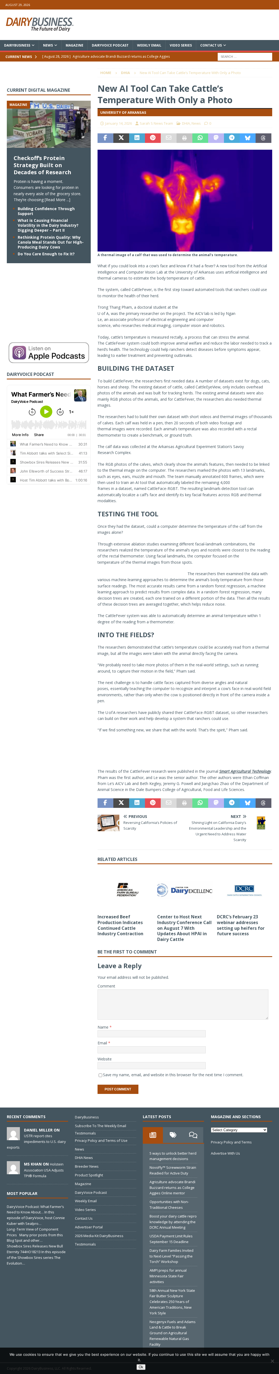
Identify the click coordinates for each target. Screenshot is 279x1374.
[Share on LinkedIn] (137, 138)
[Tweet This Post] (121, 138)
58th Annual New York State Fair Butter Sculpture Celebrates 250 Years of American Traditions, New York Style (172, 1301)
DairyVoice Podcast (110, 45)
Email (103, 1042)
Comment (106, 986)
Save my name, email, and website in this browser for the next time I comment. (173, 1074)
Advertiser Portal (89, 1227)
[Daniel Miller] (13, 1137)
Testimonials (85, 1133)
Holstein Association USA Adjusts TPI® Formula (44, 1170)
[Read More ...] (57, 199)
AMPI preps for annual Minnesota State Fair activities (168, 1276)
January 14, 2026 (118, 123)
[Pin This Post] (153, 138)
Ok (141, 1367)
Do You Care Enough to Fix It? (46, 253)
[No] (272, 1361)
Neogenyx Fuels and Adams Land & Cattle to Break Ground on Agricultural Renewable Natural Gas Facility (173, 1333)
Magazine (74, 45)
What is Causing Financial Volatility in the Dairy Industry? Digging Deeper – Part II (48, 225)
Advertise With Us (225, 1153)
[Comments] (193, 1135)
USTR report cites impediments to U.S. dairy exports (36, 1141)
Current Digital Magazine (38, 90)
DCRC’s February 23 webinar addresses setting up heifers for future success (241, 925)
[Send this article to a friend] (169, 138)
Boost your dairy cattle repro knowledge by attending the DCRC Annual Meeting (173, 1222)
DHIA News (84, 1157)
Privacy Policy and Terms (231, 1142)
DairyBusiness (17, 45)
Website (105, 1059)
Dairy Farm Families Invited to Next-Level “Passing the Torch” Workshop (171, 1256)
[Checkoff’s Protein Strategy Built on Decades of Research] (49, 144)
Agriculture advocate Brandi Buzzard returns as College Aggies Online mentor (172, 1187)
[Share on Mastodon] (216, 138)
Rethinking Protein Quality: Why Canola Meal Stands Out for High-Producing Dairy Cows (51, 242)
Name (104, 1027)
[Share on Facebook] (105, 138)
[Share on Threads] (263, 138)
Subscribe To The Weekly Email (100, 1125)
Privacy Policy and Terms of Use (101, 1140)
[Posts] (153, 1135)
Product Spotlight (89, 1175)
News (48, 45)
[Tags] (173, 1135)
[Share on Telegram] (232, 138)
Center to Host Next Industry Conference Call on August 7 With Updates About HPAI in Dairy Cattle (184, 928)
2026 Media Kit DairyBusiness (99, 1235)
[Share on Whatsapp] (200, 138)
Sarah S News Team (156, 123)
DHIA (186, 123)
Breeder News (87, 1166)
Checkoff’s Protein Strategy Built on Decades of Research (42, 165)
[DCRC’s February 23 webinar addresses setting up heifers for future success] (244, 890)
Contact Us (211, 45)
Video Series (181, 45)
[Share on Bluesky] (248, 138)
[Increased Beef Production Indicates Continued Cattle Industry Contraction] (125, 890)
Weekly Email (149, 45)
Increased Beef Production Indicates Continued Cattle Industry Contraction (120, 925)
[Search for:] (245, 56)
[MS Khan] (13, 1171)
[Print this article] (184, 138)
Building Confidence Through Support (46, 211)
